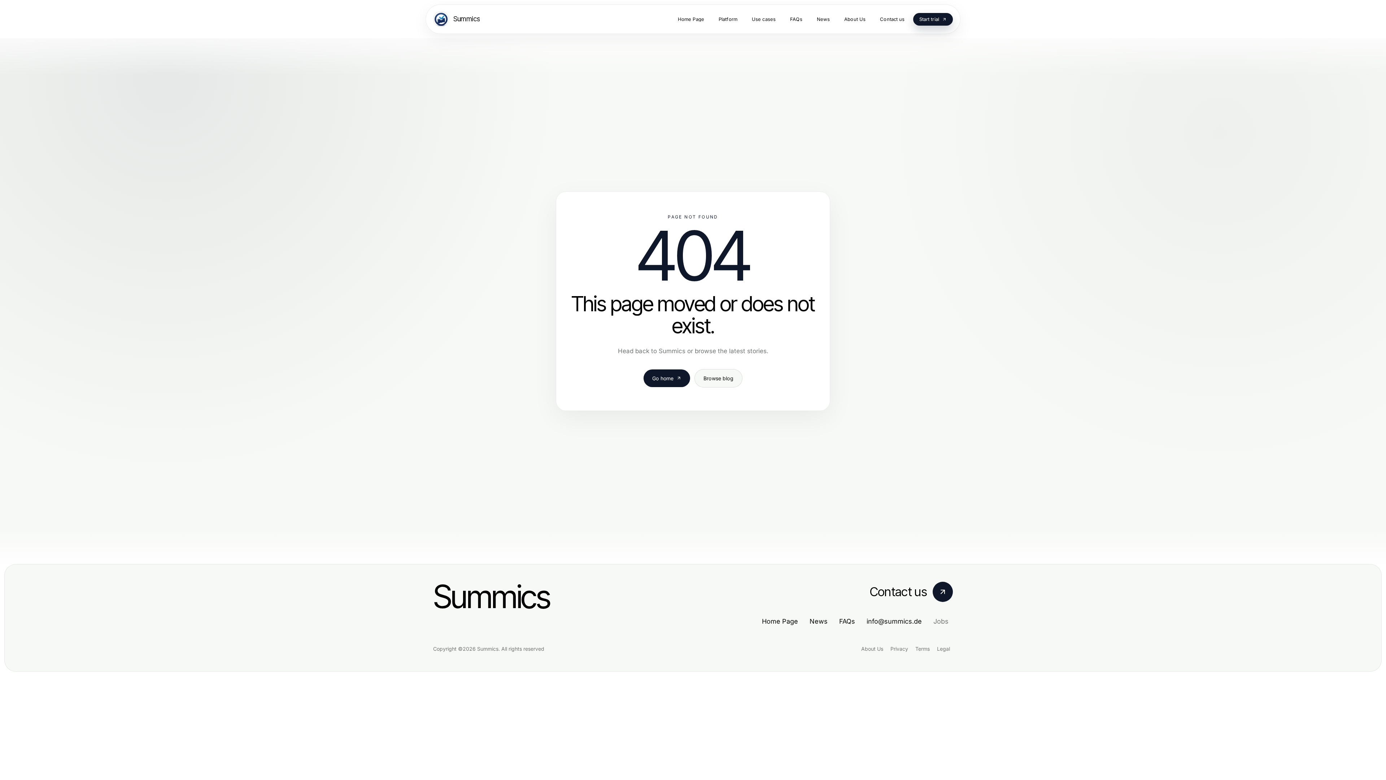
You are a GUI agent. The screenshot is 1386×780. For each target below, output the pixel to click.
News (819, 621)
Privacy (899, 649)
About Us (872, 649)
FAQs (847, 621)
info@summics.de (894, 621)
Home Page (780, 621)
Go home (663, 378)
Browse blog (718, 378)
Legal (943, 649)
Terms (922, 649)
